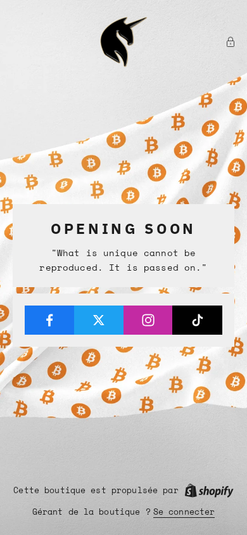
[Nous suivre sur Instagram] (148, 320)
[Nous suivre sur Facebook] (49, 320)
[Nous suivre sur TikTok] (197, 320)
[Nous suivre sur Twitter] (99, 320)
